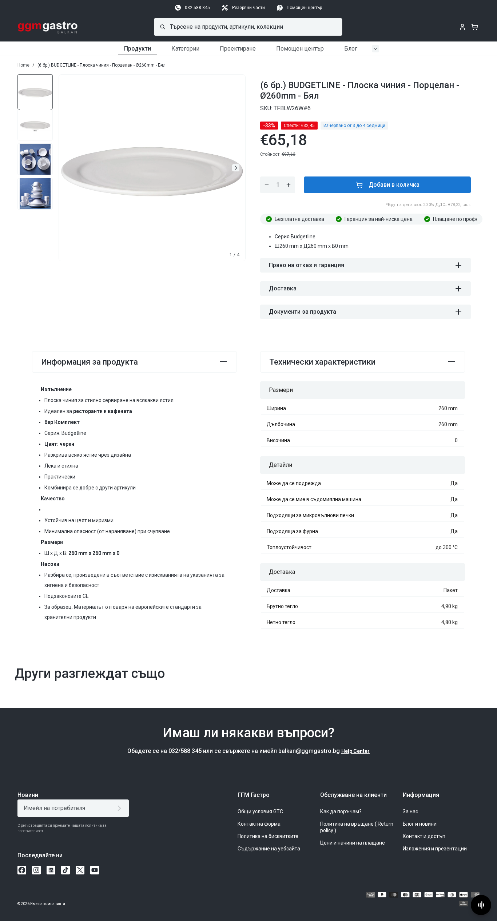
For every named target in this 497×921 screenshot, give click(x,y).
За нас (410, 811)
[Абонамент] (120, 808)
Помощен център (304, 7)
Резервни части (248, 7)
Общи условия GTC (260, 811)
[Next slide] (235, 167)
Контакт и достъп (424, 836)
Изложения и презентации (435, 848)
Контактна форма (259, 824)
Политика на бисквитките (268, 836)
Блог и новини (420, 824)
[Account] (462, 27)
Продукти (137, 48)
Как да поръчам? (341, 811)
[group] (35, 90)
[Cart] (474, 27)
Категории (185, 48)
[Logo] (47, 27)
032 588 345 (197, 7)
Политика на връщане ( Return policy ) (356, 827)
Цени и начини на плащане (352, 843)
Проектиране (238, 48)
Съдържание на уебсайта (269, 848)
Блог (350, 48)
